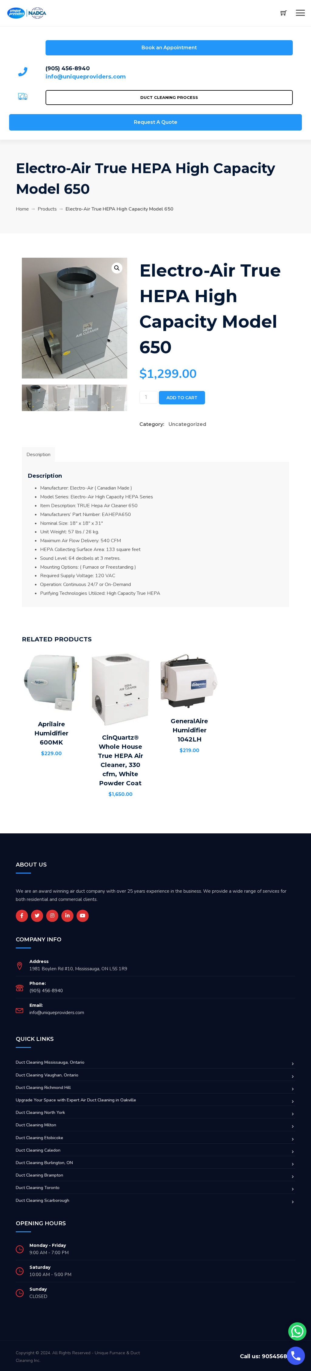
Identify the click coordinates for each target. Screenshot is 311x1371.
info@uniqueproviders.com (86, 76)
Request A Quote (155, 122)
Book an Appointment (169, 48)
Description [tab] (38, 454)
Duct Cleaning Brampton (39, 1175)
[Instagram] (52, 916)
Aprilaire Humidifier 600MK (51, 733)
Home (22, 209)
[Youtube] (83, 916)
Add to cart (181, 397)
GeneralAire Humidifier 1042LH (189, 730)
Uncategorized (187, 424)
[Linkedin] (67, 916)
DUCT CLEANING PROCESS (169, 97)
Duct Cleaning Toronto (38, 1188)
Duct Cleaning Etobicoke (39, 1138)
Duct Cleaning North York (40, 1112)
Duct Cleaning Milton (36, 1125)
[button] (116, 268)
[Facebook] (22, 916)
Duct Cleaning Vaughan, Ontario (47, 1075)
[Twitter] (37, 916)
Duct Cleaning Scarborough (42, 1200)
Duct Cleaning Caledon (38, 1150)
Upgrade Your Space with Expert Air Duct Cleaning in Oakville (76, 1100)
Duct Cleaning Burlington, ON (44, 1163)
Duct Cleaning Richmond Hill (43, 1087)
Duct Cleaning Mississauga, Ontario (50, 1062)
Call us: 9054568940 (269, 1356)
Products (47, 209)
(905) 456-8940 (68, 68)
